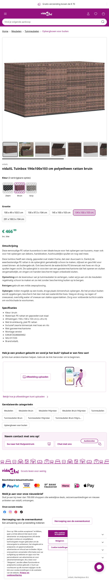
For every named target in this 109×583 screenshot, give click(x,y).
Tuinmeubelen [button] (97, 410)
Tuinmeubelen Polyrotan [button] (39, 418)
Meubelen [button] (8, 410)
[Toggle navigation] (5, 14)
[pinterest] (15, 512)
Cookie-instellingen (59, 547)
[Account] (88, 13)
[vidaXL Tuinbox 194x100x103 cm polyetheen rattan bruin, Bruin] (54, 89)
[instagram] (10, 512)
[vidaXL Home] (47, 14)
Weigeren (59, 541)
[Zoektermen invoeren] (103, 22)
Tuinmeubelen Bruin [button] (13, 418)
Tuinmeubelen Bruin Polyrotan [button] (69, 418)
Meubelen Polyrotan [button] (48, 410)
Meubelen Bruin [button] (26, 410)
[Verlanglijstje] (95, 13)
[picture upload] (74, 377)
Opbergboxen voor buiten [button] (15, 425)
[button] (8, 191)
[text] (9, 232)
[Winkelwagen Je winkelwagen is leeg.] (103, 13)
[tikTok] (21, 512)
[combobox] (54, 22)
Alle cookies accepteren (59, 533)
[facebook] (4, 512)
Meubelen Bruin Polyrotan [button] (74, 410)
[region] (36, 553)
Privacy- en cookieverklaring (18, 574)
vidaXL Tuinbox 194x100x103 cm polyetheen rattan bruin (47, 168)
